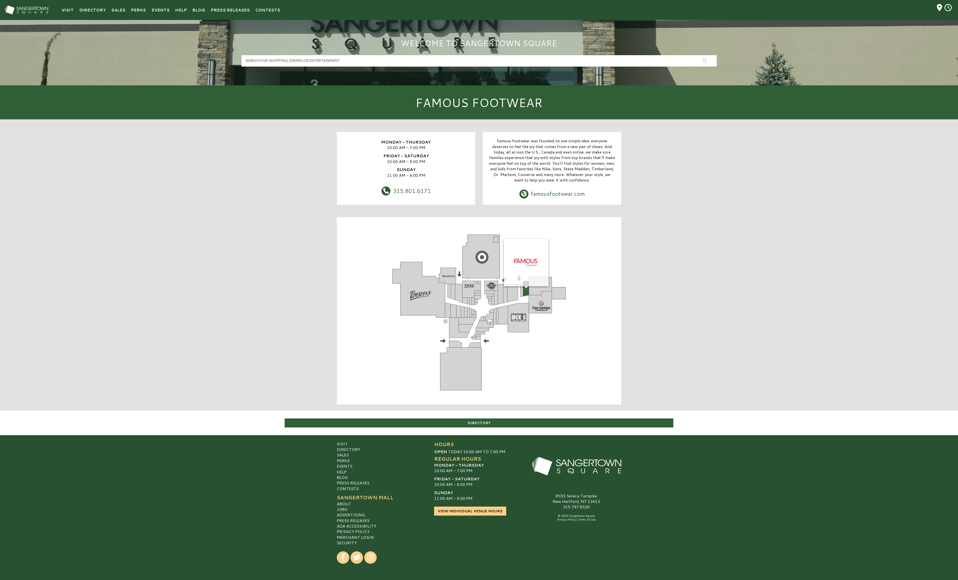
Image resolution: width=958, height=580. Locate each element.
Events (345, 466)
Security (347, 543)
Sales (343, 455)
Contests (348, 488)
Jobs (342, 509)
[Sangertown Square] (576, 466)
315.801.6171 (412, 191)
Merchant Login (355, 537)
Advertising (351, 515)
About (344, 504)
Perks (343, 460)
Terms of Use (587, 520)
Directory (479, 422)
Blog (342, 477)
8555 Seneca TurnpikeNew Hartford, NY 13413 (576, 498)
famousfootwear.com (558, 193)
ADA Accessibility (356, 526)
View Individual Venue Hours (470, 511)
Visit (342, 444)
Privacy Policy (353, 531)
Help (342, 472)
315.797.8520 (576, 507)
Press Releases (353, 483)
